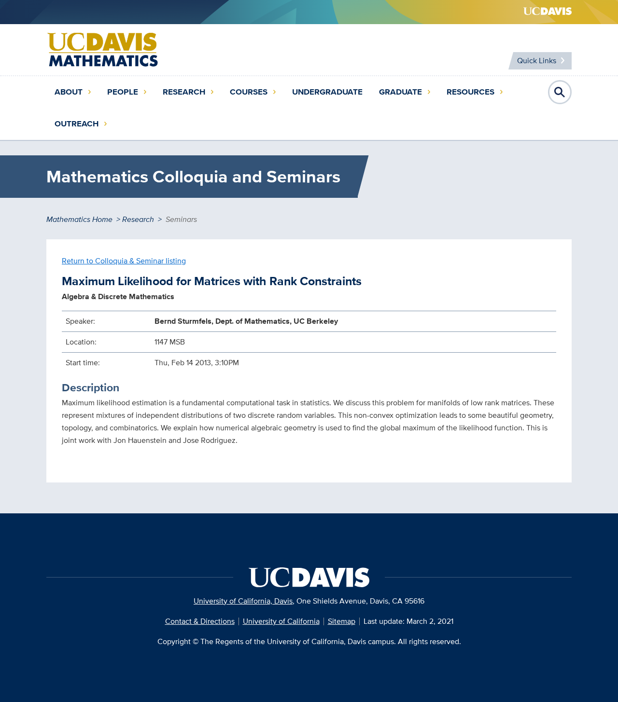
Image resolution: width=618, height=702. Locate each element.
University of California (281, 621)
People (122, 92)
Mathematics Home (79, 219)
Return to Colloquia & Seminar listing (124, 260)
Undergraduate (327, 92)
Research (184, 92)
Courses (248, 92)
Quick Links (536, 60)
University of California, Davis (243, 600)
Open (560, 92)
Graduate (400, 92)
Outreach (76, 124)
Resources (470, 92)
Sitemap (341, 621)
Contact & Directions (200, 621)
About (69, 92)
